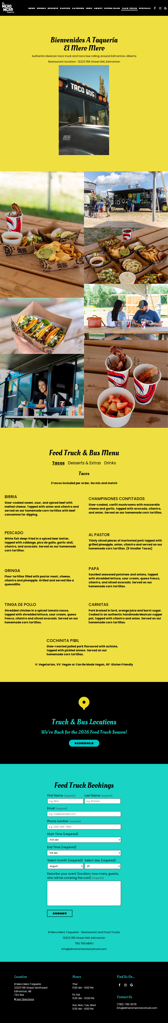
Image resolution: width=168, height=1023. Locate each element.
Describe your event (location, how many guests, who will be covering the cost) (83, 876)
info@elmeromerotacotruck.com (84, 949)
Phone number (64, 821)
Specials (145, 8)
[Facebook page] (155, 8)
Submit (60, 913)
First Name (61, 795)
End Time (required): (62, 847)
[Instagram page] (160, 8)
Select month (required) (65, 860)
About (98, 8)
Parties (65, 8)
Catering (78, 8)
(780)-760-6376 (126, 1004)
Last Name (98, 795)
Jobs (89, 8)
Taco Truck (129, 8)
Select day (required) (100, 860)
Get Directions (25, 999)
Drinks (41, 8)
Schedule (84, 743)
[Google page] (165, 8)
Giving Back (112, 8)
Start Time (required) (62, 834)
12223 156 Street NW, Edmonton (99, 62)
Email (57, 808)
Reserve (53, 8)
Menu (31, 8)
